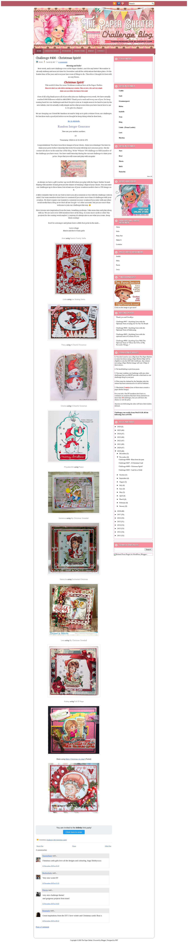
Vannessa (62, 518)
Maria (121, 161)
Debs (118, 261)
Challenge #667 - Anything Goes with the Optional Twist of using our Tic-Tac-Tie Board (132, 323)
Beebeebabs (47, 873)
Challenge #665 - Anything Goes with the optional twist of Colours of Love (130, 335)
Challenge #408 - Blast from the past (131, 459)
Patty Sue (119, 236)
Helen (121, 106)
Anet (63, 238)
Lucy (118, 269)
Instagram (66, 51)
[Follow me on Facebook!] (119, 4)
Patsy (64, 345)
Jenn (120, 117)
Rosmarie (46, 911)
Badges (91, 51)
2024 (119, 434)
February (122, 503)
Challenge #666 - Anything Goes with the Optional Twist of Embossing (130, 329)
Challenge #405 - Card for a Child (130, 470)
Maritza (122, 138)
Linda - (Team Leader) (127, 127)
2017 (119, 515)
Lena (63, 640)
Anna (118, 227)
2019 (119, 451)
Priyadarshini (69, 467)
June (121, 489)
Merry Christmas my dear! (75, 759)
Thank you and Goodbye (124, 317)
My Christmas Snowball (80, 518)
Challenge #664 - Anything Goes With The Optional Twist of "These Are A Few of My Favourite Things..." (131, 343)
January (122, 506)
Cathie (121, 91)
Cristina (64, 406)
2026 (119, 427)
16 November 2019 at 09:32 (50, 921)
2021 (119, 444)
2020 (119, 448)
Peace (81, 467)
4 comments (62, 62)
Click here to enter (74, 832)
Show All (149, 176)
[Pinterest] (123, 4)
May (121, 492)
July (121, 485)
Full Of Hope (79, 701)
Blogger (103, 940)
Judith (118, 256)
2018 (119, 511)
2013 (119, 528)
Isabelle (121, 112)
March (121, 499)
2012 (119, 532)
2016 (119, 518)
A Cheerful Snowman (78, 345)
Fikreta (45, 890)
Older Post (108, 846)
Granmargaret (124, 101)
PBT (116, 940)
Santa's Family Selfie (78, 238)
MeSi (121, 166)
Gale (120, 96)
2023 (119, 437)
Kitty (121, 122)
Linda (65, 299)
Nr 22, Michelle (74, 121)
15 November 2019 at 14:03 (50, 903)
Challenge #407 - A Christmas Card (131, 463)
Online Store (79, 51)
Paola (118, 265)
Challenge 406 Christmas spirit (56, 840)
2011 (119, 535)
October (122, 475)
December (123, 453)
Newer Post (40, 846)
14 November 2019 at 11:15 (50, 883)
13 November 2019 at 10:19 (50, 866)
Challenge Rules (52, 51)
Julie (117, 231)
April (121, 496)
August (122, 482)
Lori (120, 133)
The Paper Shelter (87, 940)
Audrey (66, 701)
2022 (119, 441)
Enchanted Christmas (80, 579)
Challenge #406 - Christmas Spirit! (58, 58)
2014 (119, 525)
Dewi (120, 156)
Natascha (63, 579)
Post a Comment (42, 927)
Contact (100, 51)
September (123, 478)
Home (39, 51)
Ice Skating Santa (78, 299)
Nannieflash (47, 856)
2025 (119, 430)
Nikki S (118, 240)
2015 (119, 522)
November (123, 457)
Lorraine (119, 244)
